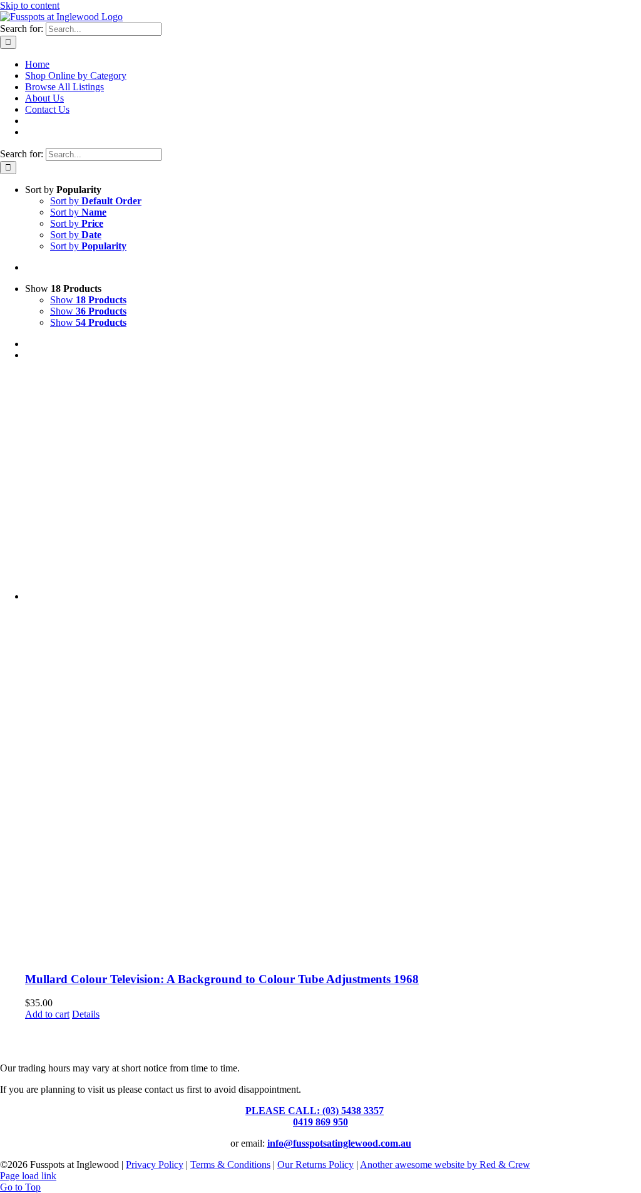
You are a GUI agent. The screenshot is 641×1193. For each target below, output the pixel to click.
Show (88, 299)
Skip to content (29, 5)
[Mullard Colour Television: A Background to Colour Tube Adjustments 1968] (333, 666)
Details (86, 1014)
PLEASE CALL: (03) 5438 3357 (314, 1110)
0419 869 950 (320, 1122)
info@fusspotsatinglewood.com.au (339, 1143)
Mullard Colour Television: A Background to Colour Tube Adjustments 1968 (222, 979)
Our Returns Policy (315, 1164)
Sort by (95, 200)
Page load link (28, 1175)
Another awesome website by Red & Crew (445, 1164)
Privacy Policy (154, 1164)
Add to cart (47, 1014)
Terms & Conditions (230, 1164)
